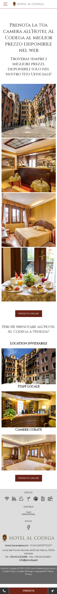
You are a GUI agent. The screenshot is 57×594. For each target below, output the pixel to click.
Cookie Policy (8, 571)
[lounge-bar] (29, 165)
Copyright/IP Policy (43, 571)
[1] (29, 111)
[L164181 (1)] (29, 220)
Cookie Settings (25, 571)
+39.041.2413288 (18, 557)
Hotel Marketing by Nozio (42, 568)
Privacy (28, 574)
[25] (29, 274)
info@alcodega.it (28, 560)
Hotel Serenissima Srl (16, 545)
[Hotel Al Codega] (29, 541)
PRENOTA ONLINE (28, 313)
